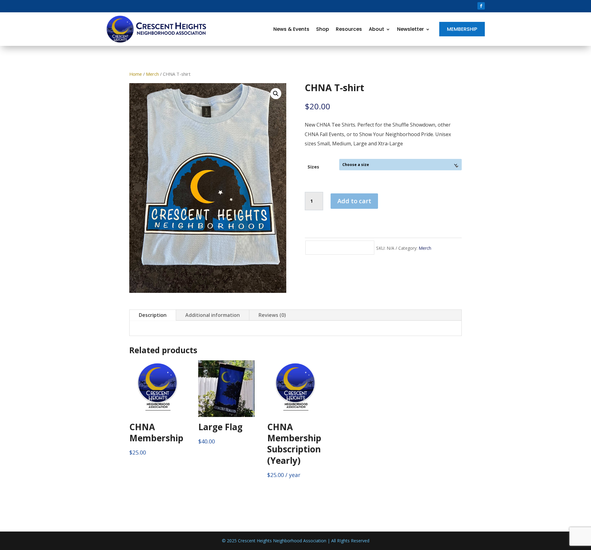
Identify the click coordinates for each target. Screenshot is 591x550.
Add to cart (354, 201)
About (376, 29)
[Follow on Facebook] (481, 6)
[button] (275, 93)
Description (153, 315)
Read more (54, 116)
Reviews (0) (272, 315)
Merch (152, 74)
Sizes (313, 167)
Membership (462, 29)
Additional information (212, 315)
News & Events (291, 29)
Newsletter (410, 29)
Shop (322, 29)
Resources (349, 29)
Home (135, 74)
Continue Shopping (340, 247)
